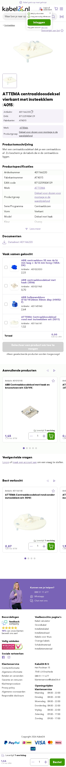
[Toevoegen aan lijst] (53, 380)
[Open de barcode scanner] (62, 16)
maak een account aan (25, 462)
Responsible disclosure (13, 696)
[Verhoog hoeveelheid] (46, 762)
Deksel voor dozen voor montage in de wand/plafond (38, 134)
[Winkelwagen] (56, 9)
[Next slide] (54, 371)
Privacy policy (8, 688)
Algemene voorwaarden (13, 692)
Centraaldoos (9, 25)
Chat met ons (40, 601)
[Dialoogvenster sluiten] (50, 13)
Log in (5, 462)
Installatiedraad (42, 633)
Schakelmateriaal (43, 645)
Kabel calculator (42, 621)
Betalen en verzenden (12, 676)
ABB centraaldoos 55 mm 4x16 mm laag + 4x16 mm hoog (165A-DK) (40, 263)
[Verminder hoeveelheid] (33, 762)
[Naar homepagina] (15, 9)
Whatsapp (39, 596)
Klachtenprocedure (11, 684)
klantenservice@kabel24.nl (47, 680)
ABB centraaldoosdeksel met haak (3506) (38, 281)
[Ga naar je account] (40, 9)
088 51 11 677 (41, 592)
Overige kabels (42, 641)
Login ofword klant (47, 9)
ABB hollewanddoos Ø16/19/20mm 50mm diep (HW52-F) (41, 300)
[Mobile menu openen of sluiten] (61, 9)
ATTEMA (24, 128)
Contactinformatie (10, 668)
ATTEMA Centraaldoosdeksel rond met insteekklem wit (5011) (40, 318)
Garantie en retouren (12, 680)
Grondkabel (40, 625)
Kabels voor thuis (43, 637)
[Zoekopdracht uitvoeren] (53, 16)
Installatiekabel (42, 629)
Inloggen (39, 22)
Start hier (44, 27)
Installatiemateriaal (43, 649)
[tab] (24, 448)
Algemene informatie (12, 672)
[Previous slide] (48, 371)
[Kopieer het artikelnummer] (32, 112)
